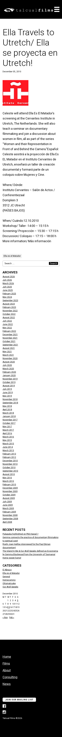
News (7, 684)
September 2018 (10, 403)
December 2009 (10, 488)
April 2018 (7, 409)
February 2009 (9, 512)
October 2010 (9, 467)
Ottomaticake (9, 583)
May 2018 (7, 406)
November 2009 (10, 491)
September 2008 (10, 518)
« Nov (5, 617)
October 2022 (9, 314)
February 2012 (9, 457)
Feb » (11, 617)
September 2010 (10, 471)
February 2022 (9, 331)
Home (7, 656)
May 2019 (7, 396)
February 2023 (9, 307)
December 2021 (10, 334)
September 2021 (10, 345)
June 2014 (8, 447)
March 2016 (8, 437)
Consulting (10, 677)
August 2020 (9, 362)
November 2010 (10, 464)
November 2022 (10, 311)
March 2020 (8, 368)
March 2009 (8, 508)
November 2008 (10, 515)
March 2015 (8, 443)
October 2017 (9, 423)
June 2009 (8, 505)
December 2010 (10, 461)
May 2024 (7, 297)
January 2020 (9, 375)
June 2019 (8, 392)
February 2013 (9, 454)
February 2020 (9, 372)
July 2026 (7, 280)
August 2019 (9, 386)
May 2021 (7, 351)
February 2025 (9, 293)
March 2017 (8, 430)
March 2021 (8, 355)
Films (6, 663)
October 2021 (9, 341)
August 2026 (9, 276)
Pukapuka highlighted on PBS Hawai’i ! (20, 534)
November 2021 (10, 338)
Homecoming (9, 580)
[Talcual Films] (28, 10)
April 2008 (7, 522)
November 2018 (10, 399)
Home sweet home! (12, 558)
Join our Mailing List (19, 699)
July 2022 (7, 321)
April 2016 (7, 433)
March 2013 (8, 450)
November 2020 (10, 358)
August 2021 (9, 348)
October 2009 (9, 495)
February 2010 (9, 484)
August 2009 (9, 498)
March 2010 (8, 481)
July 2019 (7, 389)
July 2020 (7, 365)
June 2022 (8, 324)
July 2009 (7, 501)
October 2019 (9, 382)
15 (8, 607)
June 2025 (8, 290)
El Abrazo (7, 570)
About (7, 670)
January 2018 (9, 416)
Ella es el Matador (12, 256)
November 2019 (10, 379)
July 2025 (7, 287)
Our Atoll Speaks (10, 587)
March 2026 (8, 283)
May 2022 (7, 328)
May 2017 (7, 426)
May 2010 (7, 478)
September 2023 (10, 300)
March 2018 (8, 413)
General (6, 576)
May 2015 (7, 440)
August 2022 (9, 317)
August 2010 (9, 474)
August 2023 (9, 304)
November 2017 (10, 420)
